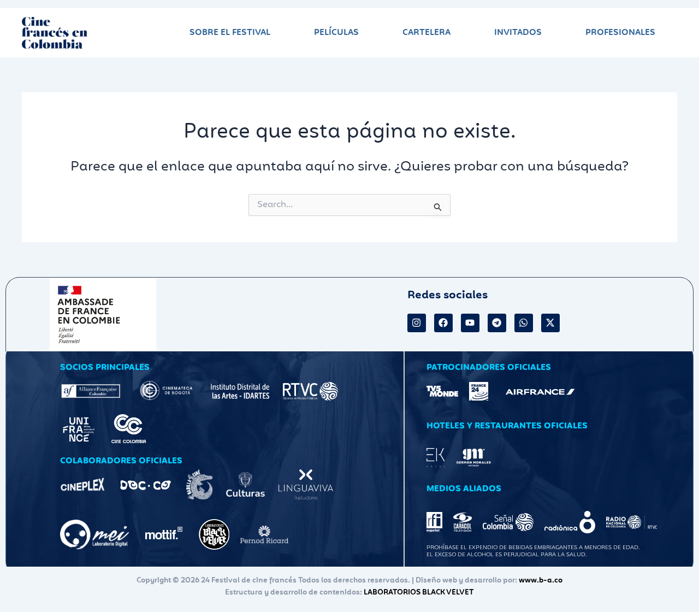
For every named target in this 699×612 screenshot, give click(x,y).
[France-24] (478, 391)
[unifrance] (79, 428)
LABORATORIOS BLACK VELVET (419, 592)
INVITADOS (518, 32)
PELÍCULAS (336, 32)
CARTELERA (426, 32)
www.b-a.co (540, 580)
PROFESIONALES (620, 32)
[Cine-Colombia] (128, 428)
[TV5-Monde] (442, 391)
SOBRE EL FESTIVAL (229, 32)
